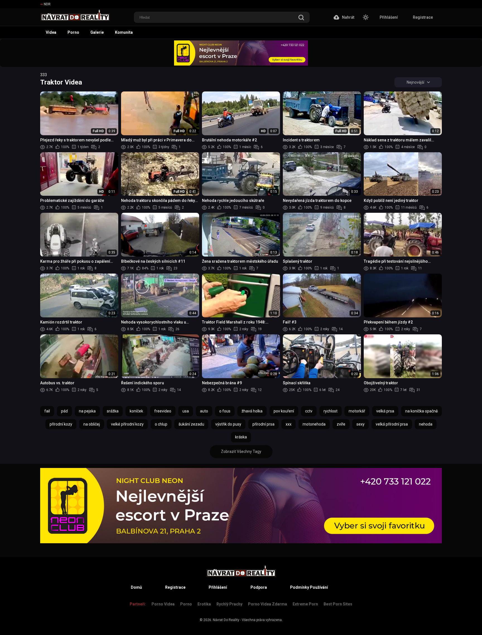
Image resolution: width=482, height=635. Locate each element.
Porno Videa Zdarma (267, 604)
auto (204, 411)
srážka (113, 411)
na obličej (91, 424)
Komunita (124, 32)
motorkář (357, 411)
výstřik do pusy (228, 424)
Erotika (204, 604)
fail (47, 411)
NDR (47, 4)
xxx (288, 424)
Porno (73, 32)
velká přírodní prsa (392, 424)
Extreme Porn (305, 604)
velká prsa (385, 411)
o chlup (161, 424)
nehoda (425, 424)
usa (185, 411)
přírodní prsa (263, 424)
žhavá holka (252, 411)
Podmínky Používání (309, 587)
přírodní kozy (61, 424)
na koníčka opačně (421, 411)
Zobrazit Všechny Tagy (241, 451)
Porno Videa (163, 604)
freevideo (162, 411)
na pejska (87, 411)
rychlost (331, 411)
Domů (136, 587)
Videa (51, 32)
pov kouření (284, 411)
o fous (224, 411)
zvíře (341, 424)
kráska (241, 437)
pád (64, 411)
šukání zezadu (191, 424)
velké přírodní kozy (127, 424)
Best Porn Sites (338, 604)
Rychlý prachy (229, 604)
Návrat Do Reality (226, 620)
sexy (360, 424)
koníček (136, 411)
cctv (308, 411)
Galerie (97, 32)
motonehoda (314, 424)
